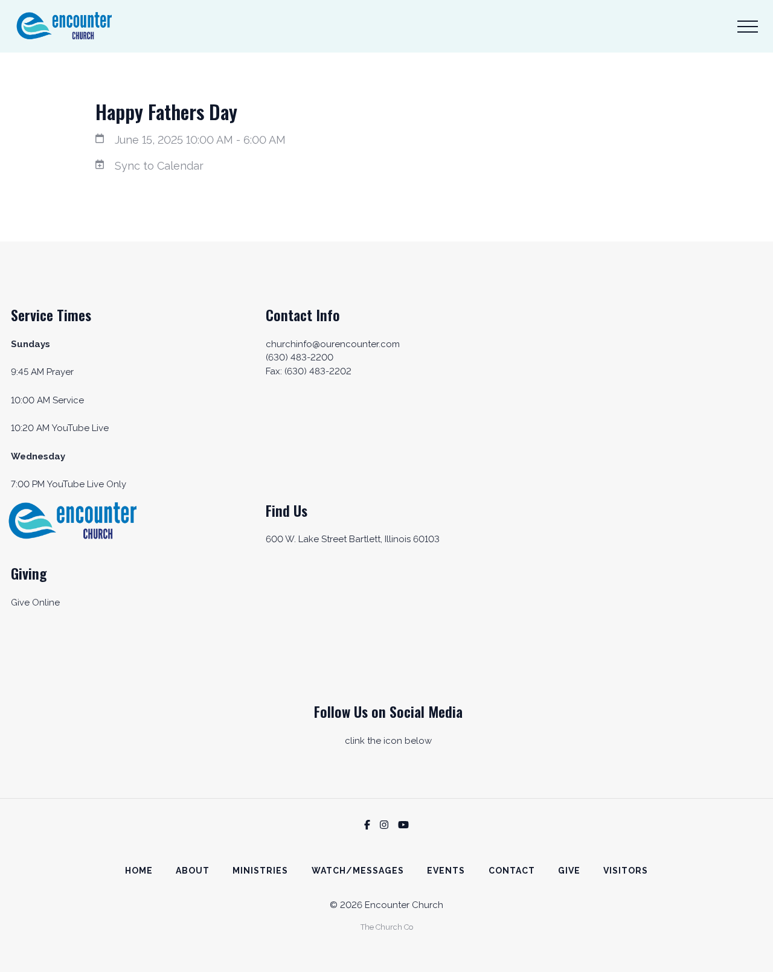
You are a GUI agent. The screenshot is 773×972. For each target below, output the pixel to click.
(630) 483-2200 (299, 357)
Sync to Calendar (159, 165)
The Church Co (387, 927)
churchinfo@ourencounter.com (333, 344)
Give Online (35, 602)
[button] (747, 26)
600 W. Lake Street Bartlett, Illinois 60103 (353, 539)
